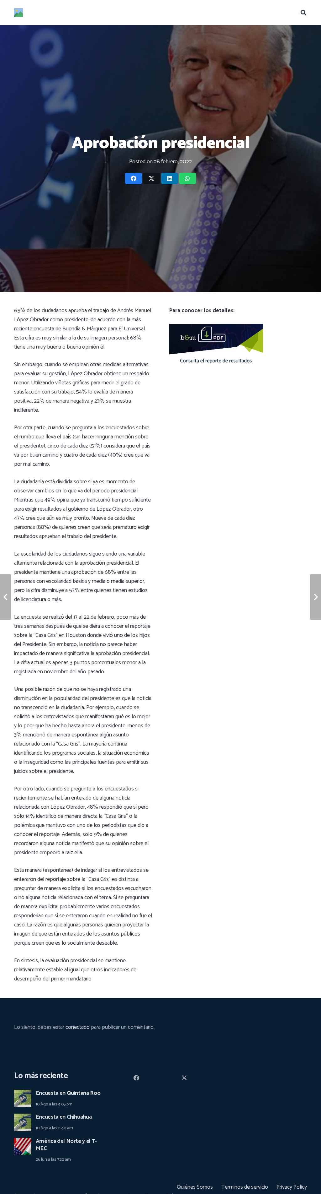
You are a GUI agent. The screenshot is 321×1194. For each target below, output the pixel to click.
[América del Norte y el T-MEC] (22, 1142)
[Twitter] (184, 1078)
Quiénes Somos (195, 1187)
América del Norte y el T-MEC (66, 1145)
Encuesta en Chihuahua (64, 1117)
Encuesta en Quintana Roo (68, 1093)
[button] (303, 12)
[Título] (18, 12)
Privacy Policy (291, 1187)
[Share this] (133, 178)
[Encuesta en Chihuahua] (22, 1118)
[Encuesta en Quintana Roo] (22, 1094)
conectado (78, 1027)
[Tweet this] (151, 178)
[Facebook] (136, 1078)
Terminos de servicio (244, 1187)
